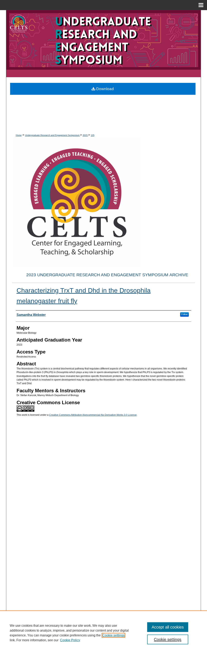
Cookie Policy (70, 640)
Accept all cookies (168, 627)
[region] (103, 633)
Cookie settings (113, 635)
